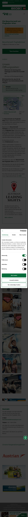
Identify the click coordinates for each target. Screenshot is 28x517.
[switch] (24, 260)
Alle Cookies (14, 275)
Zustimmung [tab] (5, 234)
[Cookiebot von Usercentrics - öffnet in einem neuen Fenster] (20, 231)
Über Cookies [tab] (22, 234)
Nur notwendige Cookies (14, 284)
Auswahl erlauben (14, 280)
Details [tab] (14, 234)
